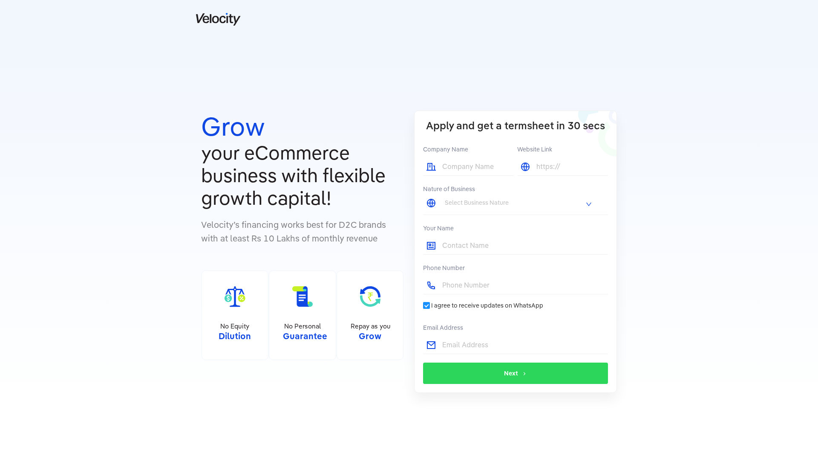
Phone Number (444, 268)
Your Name (438, 228)
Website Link (534, 149)
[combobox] (519, 202)
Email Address (443, 327)
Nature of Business (449, 189)
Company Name (445, 149)
